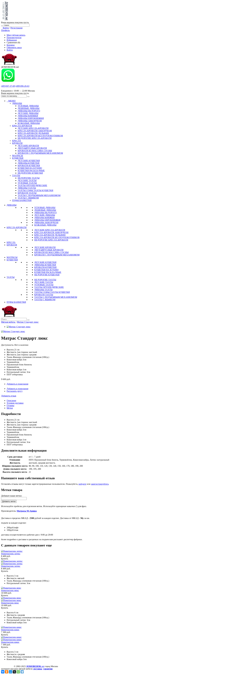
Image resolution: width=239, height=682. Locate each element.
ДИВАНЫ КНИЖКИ (44, 217)
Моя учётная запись (16, 35)
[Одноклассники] (6, 671)
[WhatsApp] (18, 671)
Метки (10, 408)
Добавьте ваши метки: (11, 496)
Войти (6, 28)
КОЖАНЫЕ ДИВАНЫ (45, 225)
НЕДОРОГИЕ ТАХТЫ (45, 280)
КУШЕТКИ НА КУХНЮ (46, 270)
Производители (14, 37)
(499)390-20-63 (22, 86)
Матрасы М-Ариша (27, 511)
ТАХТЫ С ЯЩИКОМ (44, 299)
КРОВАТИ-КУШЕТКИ (45, 267)
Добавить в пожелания (17, 384)
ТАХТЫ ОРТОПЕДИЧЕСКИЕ (49, 287)
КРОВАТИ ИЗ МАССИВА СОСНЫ (51, 252)
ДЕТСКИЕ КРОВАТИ (45, 247)
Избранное (12, 40)
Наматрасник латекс (10, 553)
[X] (14, 671)
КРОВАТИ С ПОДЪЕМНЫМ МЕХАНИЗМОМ (57, 255)
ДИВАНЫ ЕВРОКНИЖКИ (47, 220)
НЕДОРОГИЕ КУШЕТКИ (46, 275)
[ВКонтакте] (2, 671)
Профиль (5, 30)
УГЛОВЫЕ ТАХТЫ (43, 284)
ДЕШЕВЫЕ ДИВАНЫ (45, 210)
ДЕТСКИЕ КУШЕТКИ (45, 262)
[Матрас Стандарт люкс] (19, 327)
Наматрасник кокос (10, 630)
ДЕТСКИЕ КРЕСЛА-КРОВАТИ (49, 230)
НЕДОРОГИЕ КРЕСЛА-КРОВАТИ (51, 240)
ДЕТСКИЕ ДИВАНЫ (44, 215)
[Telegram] (22, 671)
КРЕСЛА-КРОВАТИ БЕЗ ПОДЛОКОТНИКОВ (57, 237)
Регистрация (16, 28)
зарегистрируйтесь (100, 484)
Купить (4, 558)
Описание (11, 400)
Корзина (11, 45)
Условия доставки (15, 403)
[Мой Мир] (10, 671)
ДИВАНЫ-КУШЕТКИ (45, 265)
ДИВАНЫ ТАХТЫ (43, 289)
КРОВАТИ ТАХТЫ (43, 294)
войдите (82, 484)
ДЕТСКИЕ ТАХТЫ (43, 282)
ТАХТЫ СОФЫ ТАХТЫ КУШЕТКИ (52, 292)
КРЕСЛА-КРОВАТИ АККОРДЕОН (51, 232)
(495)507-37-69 (8, 86)
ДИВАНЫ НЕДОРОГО (45, 212)
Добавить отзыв (8, 396)
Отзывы (10, 405)
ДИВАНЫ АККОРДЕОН (46, 222)
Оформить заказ (14, 47)
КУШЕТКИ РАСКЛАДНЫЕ (47, 272)
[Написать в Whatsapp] (8, 81)
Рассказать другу (15, 391)
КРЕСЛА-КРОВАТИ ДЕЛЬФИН (50, 235)
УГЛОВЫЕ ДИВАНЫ (44, 207)
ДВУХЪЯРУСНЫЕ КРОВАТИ (48, 250)
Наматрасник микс (10, 590)
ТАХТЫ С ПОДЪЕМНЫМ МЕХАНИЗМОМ (55, 297)
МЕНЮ (11, 101)
